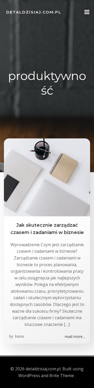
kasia (19, 336)
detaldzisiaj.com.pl (33, 12)
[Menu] (87, 12)
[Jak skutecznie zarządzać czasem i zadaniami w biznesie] (47, 177)
